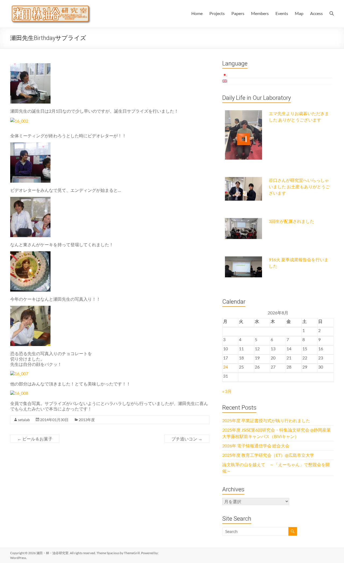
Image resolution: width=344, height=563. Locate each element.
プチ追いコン (186, 438)
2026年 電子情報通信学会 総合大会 (255, 445)
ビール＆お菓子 (34, 438)
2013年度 (87, 419)
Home (197, 13)
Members (260, 13)
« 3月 (227, 391)
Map (299, 13)
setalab (24, 419)
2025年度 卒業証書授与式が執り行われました (266, 420)
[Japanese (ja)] (225, 74)
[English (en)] (225, 81)
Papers (237, 13)
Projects (217, 13)
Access (316, 13)
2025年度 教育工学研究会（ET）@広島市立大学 (268, 455)
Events (281, 13)
